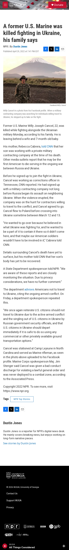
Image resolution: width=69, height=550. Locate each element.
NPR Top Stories (22, 399)
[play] (5, 546)
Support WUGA (14, 500)
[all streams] (64, 546)
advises (29, 289)
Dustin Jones (20, 46)
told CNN (47, 146)
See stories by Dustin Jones (19, 443)
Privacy (10, 507)
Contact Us (11, 493)
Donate (58, 4)
